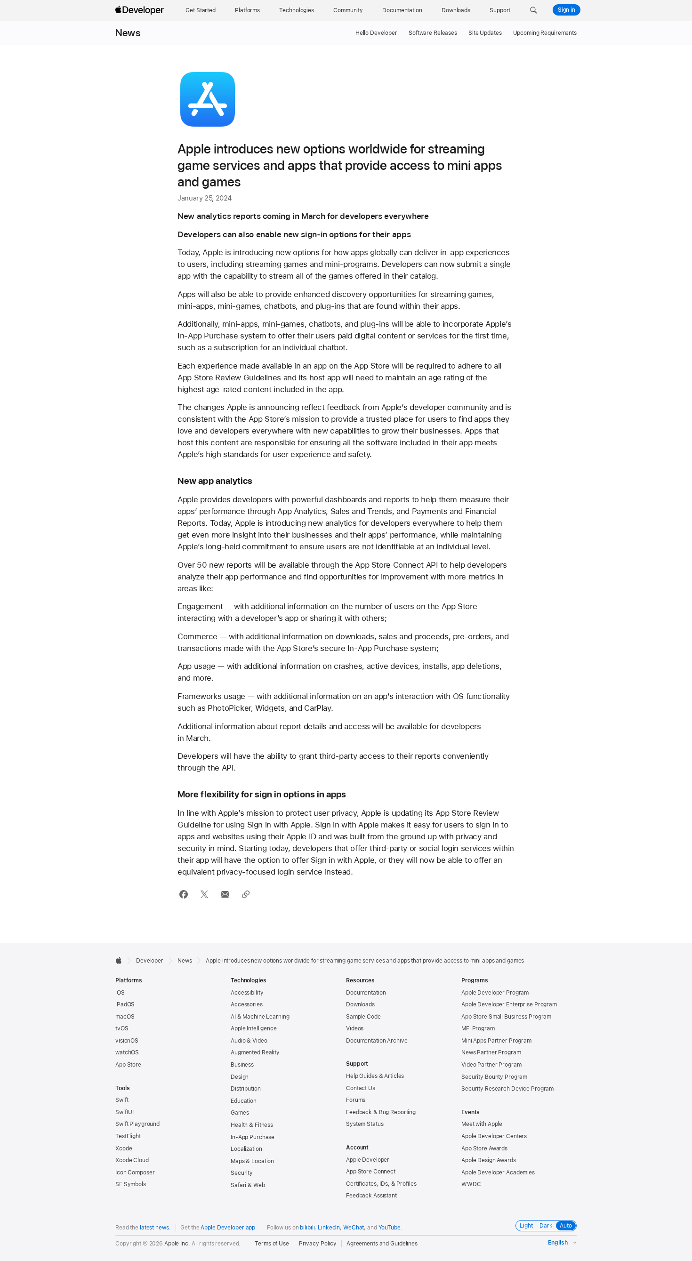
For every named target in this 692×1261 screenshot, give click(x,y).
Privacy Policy (318, 1243)
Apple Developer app (228, 1227)
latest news (154, 1227)
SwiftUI (124, 1112)
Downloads (360, 1004)
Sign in (566, 10)
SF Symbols (130, 1184)
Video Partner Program (491, 1064)
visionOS (126, 1040)
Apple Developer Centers (494, 1136)
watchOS (127, 1052)
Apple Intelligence (254, 1028)
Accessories (247, 1004)
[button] (533, 10)
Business (242, 1064)
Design (240, 1077)
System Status (364, 1124)
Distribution (246, 1088)
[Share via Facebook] (183, 894)
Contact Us (360, 1088)
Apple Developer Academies (498, 1172)
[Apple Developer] (141, 10)
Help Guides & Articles (375, 1076)
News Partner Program (491, 1052)
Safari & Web (248, 1185)
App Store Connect (370, 1171)
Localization (246, 1149)
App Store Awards (484, 1148)
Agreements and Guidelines (382, 1243)
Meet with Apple (481, 1124)
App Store (128, 1064)
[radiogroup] (546, 1225)
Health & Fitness (252, 1125)
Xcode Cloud (132, 1160)
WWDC (471, 1184)
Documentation (366, 992)
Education (244, 1101)
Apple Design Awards (488, 1160)
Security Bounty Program (494, 1077)
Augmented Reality (255, 1052)
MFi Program (478, 1028)
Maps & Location (252, 1161)
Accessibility (247, 992)
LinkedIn (329, 1227)
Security (242, 1173)
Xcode (123, 1148)
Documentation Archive (376, 1040)
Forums (355, 1100)
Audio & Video (249, 1040)
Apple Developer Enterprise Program (509, 1004)
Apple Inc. (177, 1243)
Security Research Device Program (507, 1088)
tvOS (122, 1028)
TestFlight (128, 1136)
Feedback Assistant (371, 1195)
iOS (120, 992)
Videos (354, 1028)
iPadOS (125, 1004)
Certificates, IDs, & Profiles (381, 1184)
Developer (149, 960)
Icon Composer (134, 1172)
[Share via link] (245, 894)
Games (240, 1112)
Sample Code (363, 1016)
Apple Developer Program (495, 992)
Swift (121, 1100)
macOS (124, 1016)
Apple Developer (367, 1160)
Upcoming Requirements (545, 33)
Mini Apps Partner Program (496, 1040)
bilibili (307, 1227)
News (127, 33)
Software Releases (433, 33)
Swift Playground (137, 1124)
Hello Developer (376, 33)
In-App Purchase (252, 1137)
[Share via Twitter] (204, 894)
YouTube (389, 1227)
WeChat (353, 1227)
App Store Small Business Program (506, 1016)
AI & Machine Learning (260, 1016)
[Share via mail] (225, 894)
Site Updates (485, 33)
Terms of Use (272, 1243)
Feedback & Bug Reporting (381, 1112)
